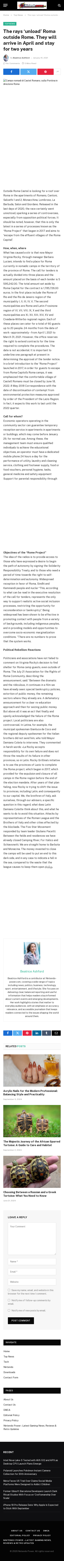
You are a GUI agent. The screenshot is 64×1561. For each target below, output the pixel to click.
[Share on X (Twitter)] (28, 72)
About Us (8, 1399)
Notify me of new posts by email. (28, 1310)
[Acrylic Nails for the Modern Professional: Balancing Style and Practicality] (32, 1070)
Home (6, 1351)
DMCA (6, 1410)
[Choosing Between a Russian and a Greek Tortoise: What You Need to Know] (32, 1172)
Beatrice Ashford (21, 58)
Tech (6, 1362)
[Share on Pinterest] (45, 72)
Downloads (9, 1372)
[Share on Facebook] (11, 72)
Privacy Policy (10, 1420)
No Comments (13, 63)
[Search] (59, 5)
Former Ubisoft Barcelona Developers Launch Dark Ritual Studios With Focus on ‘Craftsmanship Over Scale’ (30, 1494)
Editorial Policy (11, 1415)
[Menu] (5, 5)
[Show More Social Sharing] (57, 72)
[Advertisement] (32, 155)
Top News (10, 24)
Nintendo (8, 1367)
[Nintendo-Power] (32, 5)
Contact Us (9, 1404)
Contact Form (10, 1377)
